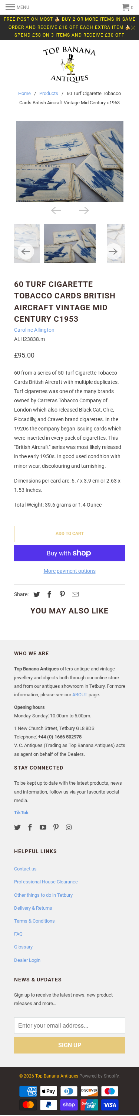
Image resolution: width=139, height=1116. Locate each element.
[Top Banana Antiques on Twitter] (18, 827)
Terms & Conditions (34, 921)
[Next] (84, 210)
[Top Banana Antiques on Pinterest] (57, 827)
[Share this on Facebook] (48, 594)
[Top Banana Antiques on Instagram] (70, 827)
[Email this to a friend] (74, 594)
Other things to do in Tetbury (43, 895)
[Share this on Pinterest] (61, 594)
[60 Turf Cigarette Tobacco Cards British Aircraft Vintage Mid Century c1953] (69, 161)
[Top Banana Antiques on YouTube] (44, 827)
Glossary (23, 947)
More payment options (70, 571)
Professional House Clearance (46, 882)
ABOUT (79, 694)
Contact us (25, 869)
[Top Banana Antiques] (69, 65)
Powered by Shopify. (99, 1076)
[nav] (17, 7)
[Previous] (55, 210)
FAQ (18, 934)
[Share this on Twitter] (36, 594)
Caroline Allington (34, 330)
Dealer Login (27, 960)
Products (48, 93)
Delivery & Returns (33, 908)
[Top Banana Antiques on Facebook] (31, 827)
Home (24, 93)
